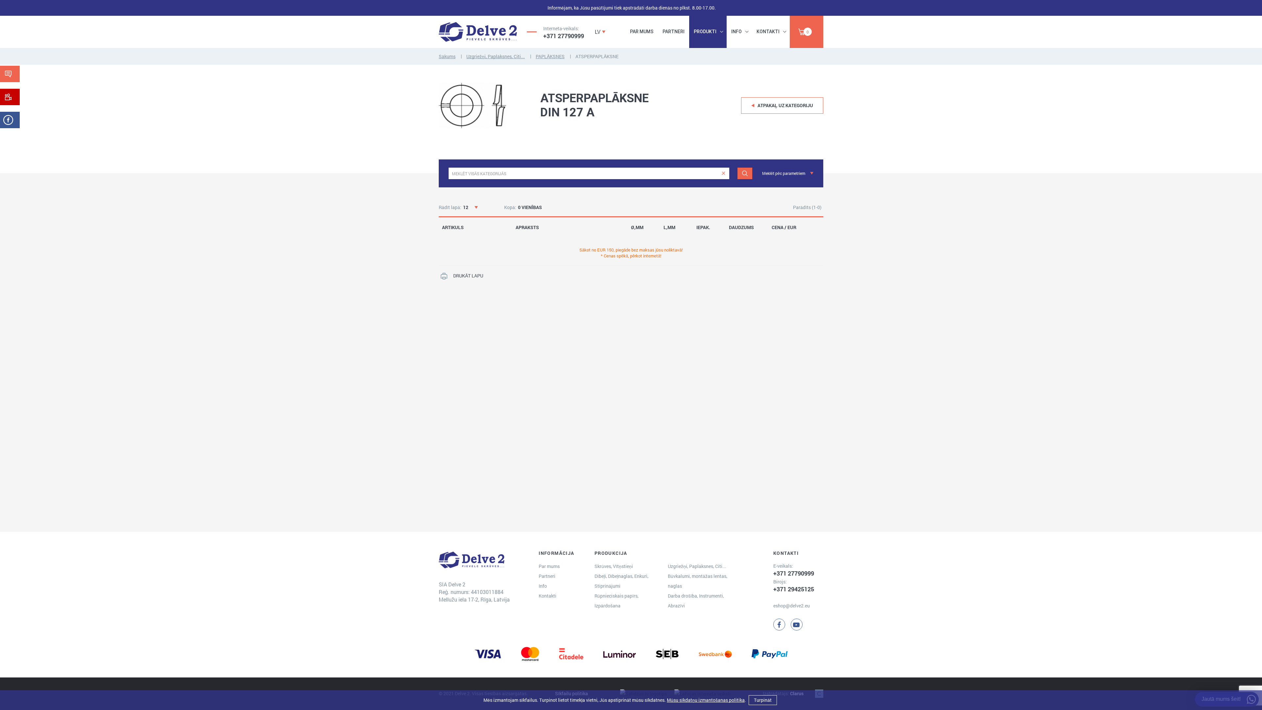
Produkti (705, 31)
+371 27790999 (563, 36)
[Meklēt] (744, 173)
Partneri (674, 31)
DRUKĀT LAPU (468, 275)
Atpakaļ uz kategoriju (785, 105)
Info (736, 31)
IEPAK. (703, 227)
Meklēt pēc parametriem (783, 173)
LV (597, 31)
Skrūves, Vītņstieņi (614, 566)
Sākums (447, 56)
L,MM (669, 227)
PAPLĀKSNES (550, 56)
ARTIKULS (453, 227)
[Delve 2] (478, 32)
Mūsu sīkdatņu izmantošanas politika (706, 700)
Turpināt (763, 700)
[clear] (723, 173)
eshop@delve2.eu (791, 606)
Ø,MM (637, 227)
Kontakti (768, 31)
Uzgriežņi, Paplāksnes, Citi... (495, 56)
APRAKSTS (527, 227)
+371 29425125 (793, 589)
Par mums (641, 31)
